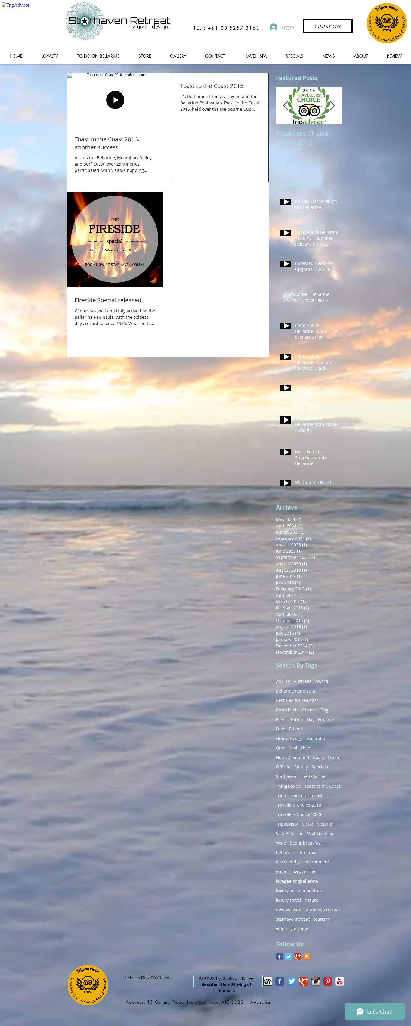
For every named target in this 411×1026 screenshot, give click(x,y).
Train (281, 795)
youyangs (299, 928)
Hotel (306, 748)
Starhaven (286, 776)
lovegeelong (303, 871)
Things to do (288, 786)
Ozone (334, 757)
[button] (98, 56)
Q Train (283, 767)
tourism (321, 919)
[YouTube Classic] (339, 981)
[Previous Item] (285, 105)
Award (321, 681)
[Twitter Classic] (288, 956)
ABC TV (283, 681)
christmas (307, 852)
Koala (318, 757)
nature (311, 900)
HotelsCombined (292, 757)
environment (316, 862)
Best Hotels (287, 710)
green (282, 871)
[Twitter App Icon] (291, 981)
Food (281, 729)
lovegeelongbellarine (297, 881)
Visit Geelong (320, 833)
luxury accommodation (299, 890)
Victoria (324, 824)
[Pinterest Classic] (327, 981)
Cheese (309, 710)
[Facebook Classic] (279, 956)
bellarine (285, 852)
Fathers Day (302, 719)
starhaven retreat (322, 909)
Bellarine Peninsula (295, 691)
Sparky (301, 767)
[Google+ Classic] (297, 956)
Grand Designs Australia (300, 738)
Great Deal (286, 748)
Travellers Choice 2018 (298, 805)
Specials (319, 767)
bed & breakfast (306, 843)
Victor (308, 824)
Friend (295, 729)
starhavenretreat (293, 919)
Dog (324, 710)
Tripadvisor (287, 824)
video (281, 928)
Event (281, 719)
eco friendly (288, 862)
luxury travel (288, 900)
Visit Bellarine (290, 833)
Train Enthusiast (306, 795)
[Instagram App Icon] (315, 981)
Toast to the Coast (322, 786)
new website (288, 909)
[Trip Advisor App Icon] (267, 981)
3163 (165, 978)
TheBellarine (313, 776)
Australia (303, 681)
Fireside (326, 719)
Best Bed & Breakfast (297, 700)
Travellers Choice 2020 (298, 814)
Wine (281, 843)
